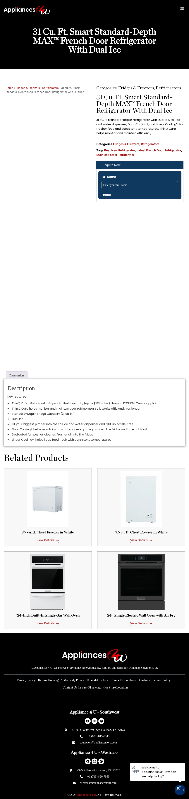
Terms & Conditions (123, 680)
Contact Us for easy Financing (82, 687)
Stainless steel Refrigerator (115, 155)
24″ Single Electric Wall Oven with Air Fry (141, 615)
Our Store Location (115, 687)
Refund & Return (97, 680)
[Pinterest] (101, 721)
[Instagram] (94, 721)
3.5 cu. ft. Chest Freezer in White (141, 532)
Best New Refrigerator (119, 150)
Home (9, 88)
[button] (182, 9)
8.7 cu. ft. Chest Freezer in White (48, 532)
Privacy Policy (26, 680)
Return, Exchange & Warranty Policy (61, 680)
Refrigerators (50, 88)
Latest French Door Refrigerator (159, 150)
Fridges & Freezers (28, 88)
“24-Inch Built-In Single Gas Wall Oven (48, 615)
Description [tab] (16, 375)
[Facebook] (88, 721)
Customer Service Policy (154, 680)
